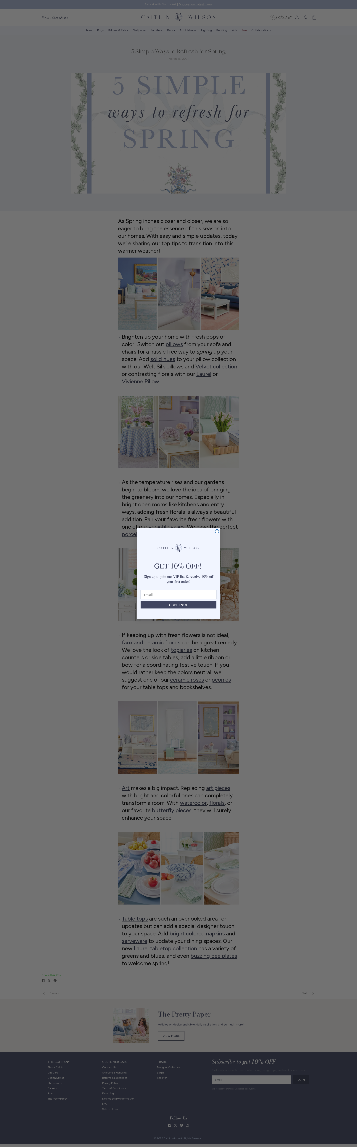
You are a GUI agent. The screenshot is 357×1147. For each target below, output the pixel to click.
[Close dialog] (217, 531)
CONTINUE (178, 605)
